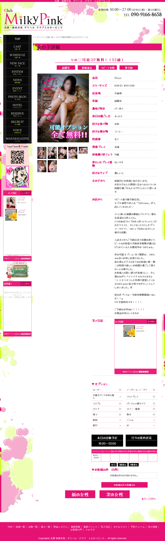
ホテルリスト (120, 527)
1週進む (122, 464)
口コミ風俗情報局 (23, 259)
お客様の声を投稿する (124, 484)
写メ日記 (105, 527)
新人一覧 (45, 527)
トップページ (38, 37)
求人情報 (152, 527)
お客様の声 (76, 529)
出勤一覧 (33, 527)
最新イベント (90, 527)
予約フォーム (138, 527)
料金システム (61, 527)
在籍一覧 (49, 37)
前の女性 (80, 494)
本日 (113, 464)
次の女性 (114, 494)
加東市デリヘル (9, 258)
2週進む (134, 464)
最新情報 (75, 527)
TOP (17, 39)
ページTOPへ (150, 498)
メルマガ (90, 529)
